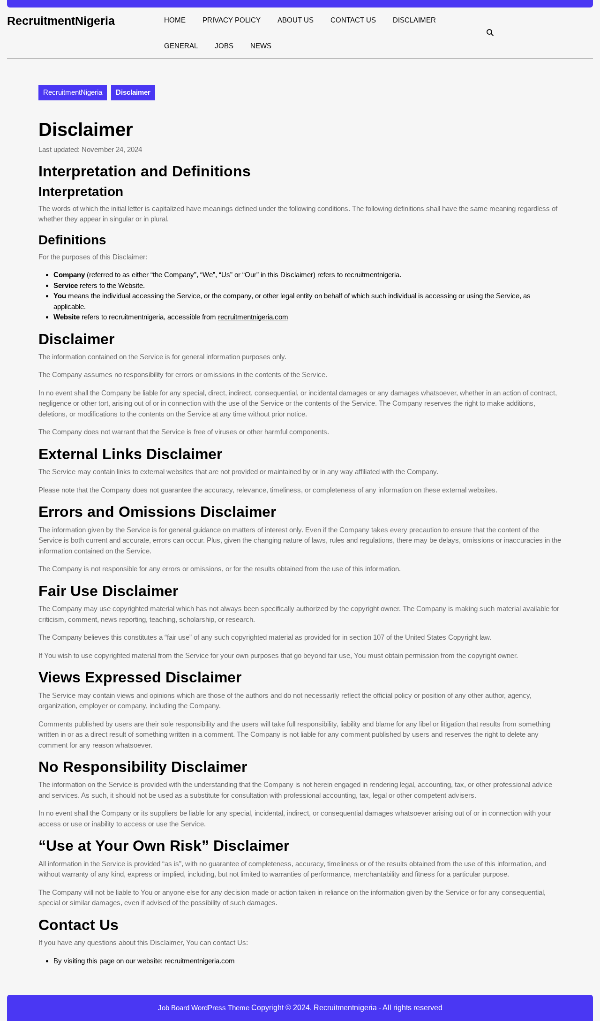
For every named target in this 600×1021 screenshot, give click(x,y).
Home (175, 20)
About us (296, 20)
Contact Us (353, 20)
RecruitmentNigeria (61, 20)
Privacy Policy (231, 20)
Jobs (224, 46)
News (260, 46)
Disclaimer (414, 20)
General (181, 46)
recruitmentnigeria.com (253, 317)
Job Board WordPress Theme (203, 1008)
